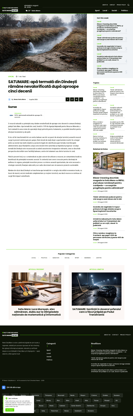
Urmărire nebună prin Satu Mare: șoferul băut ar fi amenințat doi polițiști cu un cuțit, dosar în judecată (110, 59)
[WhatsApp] (72, 99)
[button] (128, 5)
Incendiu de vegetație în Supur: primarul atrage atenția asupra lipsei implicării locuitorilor (109, 48)
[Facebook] (68, 99)
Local (11, 76)
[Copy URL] (81, 99)
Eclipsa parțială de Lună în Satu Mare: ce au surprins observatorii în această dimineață (116, 139)
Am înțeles (10, 410)
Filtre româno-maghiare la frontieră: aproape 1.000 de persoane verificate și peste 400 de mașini (109, 71)
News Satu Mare (20, 99)
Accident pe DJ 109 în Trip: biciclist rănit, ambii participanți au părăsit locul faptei (117, 125)
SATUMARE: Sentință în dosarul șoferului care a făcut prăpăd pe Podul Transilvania (96, 312)
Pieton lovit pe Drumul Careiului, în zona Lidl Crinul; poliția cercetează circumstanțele (100, 139)
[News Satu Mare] (10, 99)
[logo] (13, 9)
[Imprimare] (76, 99)
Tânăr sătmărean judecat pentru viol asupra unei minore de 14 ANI (110, 39)
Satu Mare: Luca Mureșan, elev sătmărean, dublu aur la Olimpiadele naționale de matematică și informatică (36, 312)
